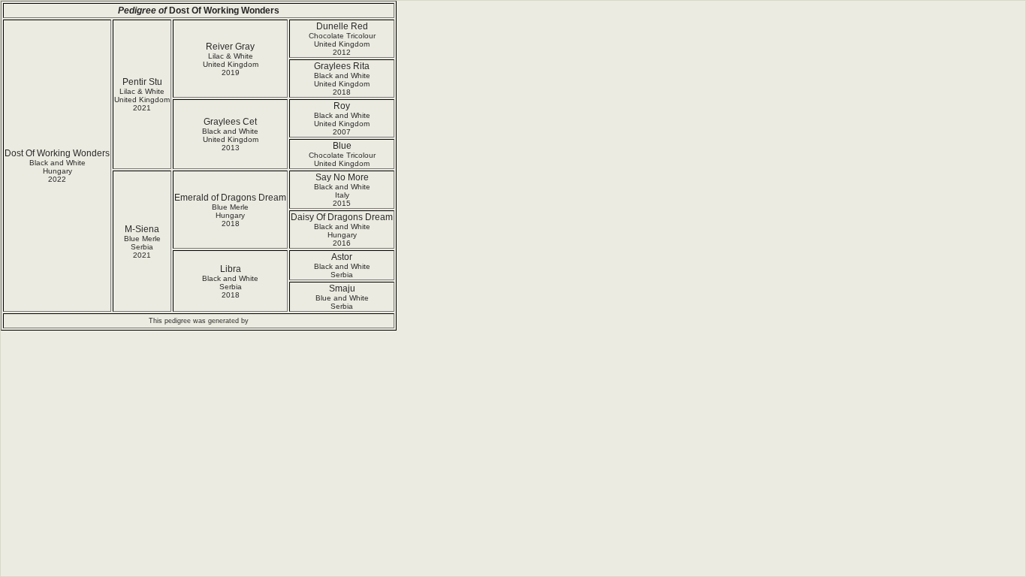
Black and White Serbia (342, 270)
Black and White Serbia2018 (230, 286)
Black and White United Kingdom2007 (342, 123)
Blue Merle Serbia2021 (142, 246)
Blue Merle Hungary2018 (230, 215)
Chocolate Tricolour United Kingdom (342, 159)
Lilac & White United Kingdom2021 (142, 99)
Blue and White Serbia (342, 302)
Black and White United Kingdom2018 (342, 83)
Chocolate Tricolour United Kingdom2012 (342, 44)
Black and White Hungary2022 (57, 171)
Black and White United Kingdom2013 (230, 139)
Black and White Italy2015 (342, 195)
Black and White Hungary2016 (342, 234)
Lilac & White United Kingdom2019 (230, 64)
